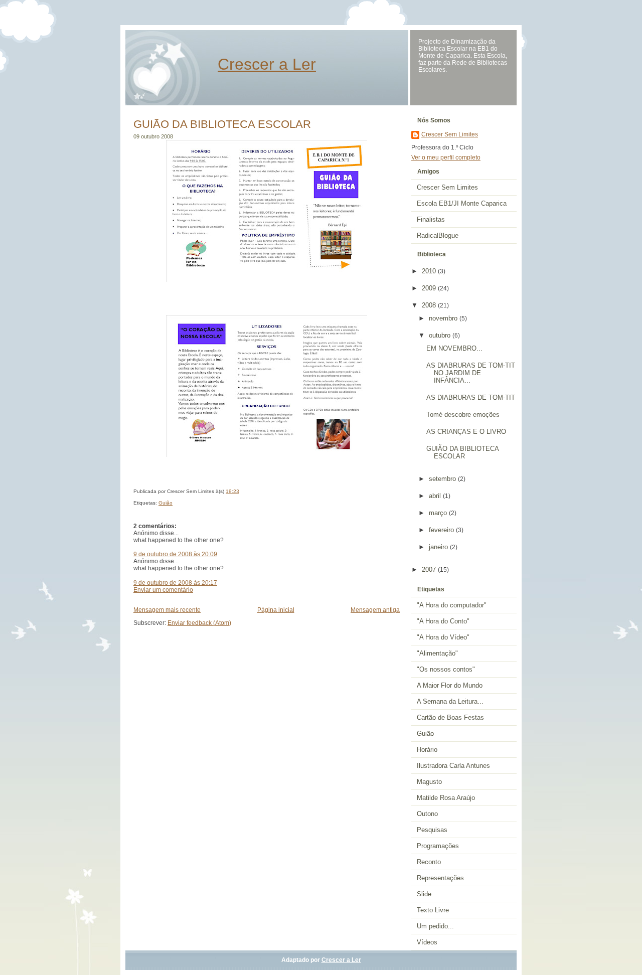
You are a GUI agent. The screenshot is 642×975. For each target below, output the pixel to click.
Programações (438, 846)
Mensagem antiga (375, 609)
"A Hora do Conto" (443, 621)
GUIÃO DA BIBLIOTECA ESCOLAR (222, 124)
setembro (443, 478)
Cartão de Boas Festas (450, 717)
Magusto (429, 781)
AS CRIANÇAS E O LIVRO (466, 431)
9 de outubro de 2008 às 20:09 (175, 554)
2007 (430, 569)
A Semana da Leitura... (450, 701)
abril (436, 496)
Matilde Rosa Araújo (446, 797)
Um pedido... (435, 926)
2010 (430, 271)
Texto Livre (433, 910)
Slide (424, 894)
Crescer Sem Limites (449, 134)
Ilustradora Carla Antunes (453, 765)
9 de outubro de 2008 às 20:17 (175, 582)
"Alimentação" (437, 653)
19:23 (232, 491)
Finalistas (431, 219)
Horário (427, 749)
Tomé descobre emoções (463, 414)
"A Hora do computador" (452, 605)
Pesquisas (432, 830)
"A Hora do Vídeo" (443, 637)
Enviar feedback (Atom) (199, 622)
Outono (427, 814)
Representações (440, 878)
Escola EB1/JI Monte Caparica (462, 203)
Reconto (429, 862)
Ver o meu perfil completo (445, 157)
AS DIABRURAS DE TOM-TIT (470, 397)
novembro (444, 318)
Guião (165, 503)
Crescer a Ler (267, 64)
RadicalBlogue (437, 235)
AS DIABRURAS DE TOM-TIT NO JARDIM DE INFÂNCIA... (470, 373)
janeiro (439, 547)
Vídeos (427, 942)
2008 (430, 305)
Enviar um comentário (163, 589)
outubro (440, 335)
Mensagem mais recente (167, 609)
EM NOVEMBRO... (454, 348)
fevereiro (442, 530)
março (439, 513)
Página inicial (275, 609)
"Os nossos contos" (446, 669)
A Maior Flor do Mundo (450, 685)
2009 (430, 288)
